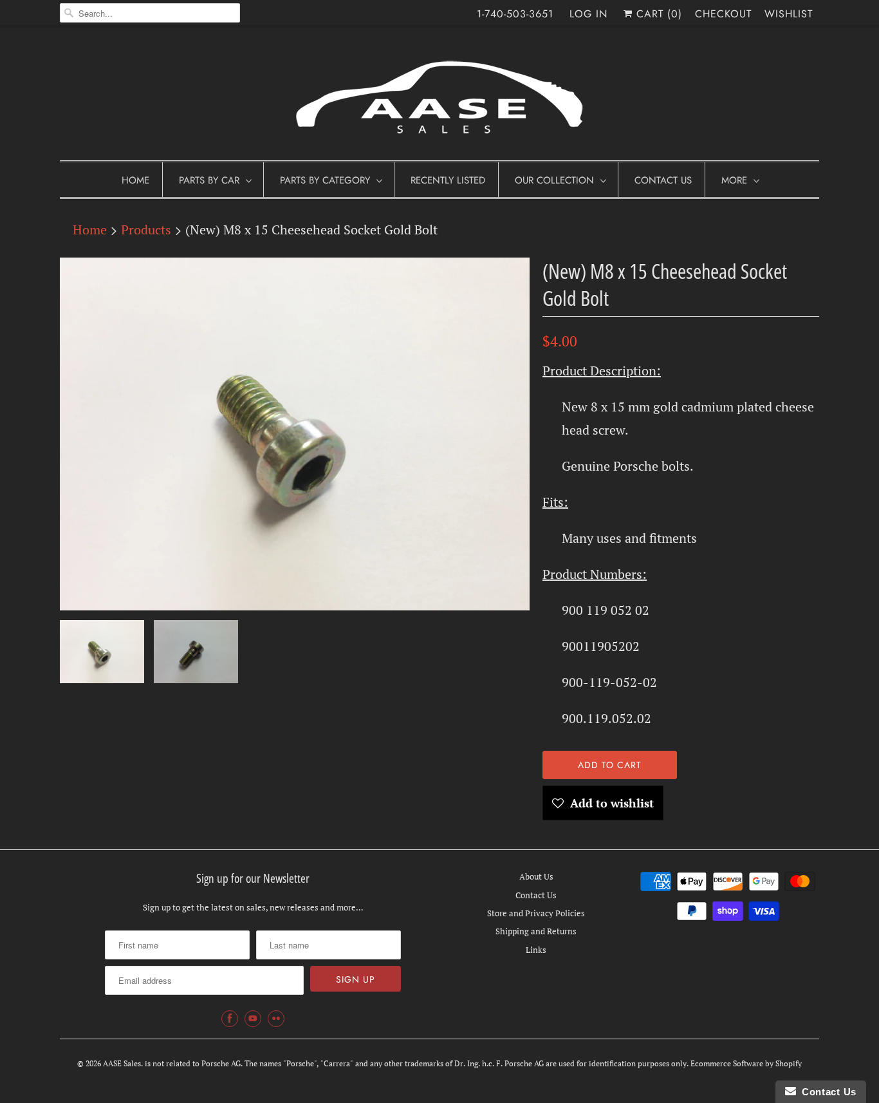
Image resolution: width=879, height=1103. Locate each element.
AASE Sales (122, 1063)
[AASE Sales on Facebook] (229, 1018)
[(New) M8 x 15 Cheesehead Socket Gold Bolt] (295, 434)
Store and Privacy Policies (536, 913)
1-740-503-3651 (515, 13)
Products (146, 229)
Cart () (657, 13)
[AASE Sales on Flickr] (276, 1018)
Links (536, 950)
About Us (536, 876)
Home (135, 180)
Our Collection (554, 180)
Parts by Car (209, 180)
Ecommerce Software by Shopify (746, 1063)
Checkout (723, 13)
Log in (588, 13)
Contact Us (663, 180)
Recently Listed (448, 180)
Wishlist (788, 13)
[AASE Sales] (439, 96)
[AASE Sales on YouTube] (253, 1018)
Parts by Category (325, 180)
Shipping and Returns (536, 931)
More (734, 180)
